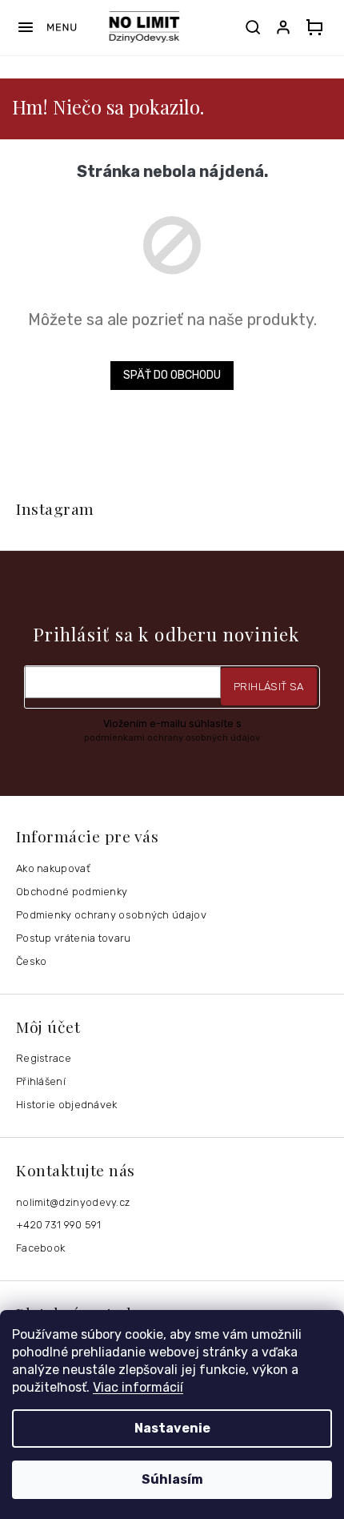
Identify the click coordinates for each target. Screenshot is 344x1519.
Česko (31, 961)
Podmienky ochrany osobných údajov (111, 915)
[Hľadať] (253, 27)
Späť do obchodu (172, 375)
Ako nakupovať (53, 868)
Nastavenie (172, 1428)
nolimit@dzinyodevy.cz (73, 1202)
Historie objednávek (67, 1105)
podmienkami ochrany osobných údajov (172, 737)
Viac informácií (138, 1387)
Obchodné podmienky (71, 892)
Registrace (43, 1058)
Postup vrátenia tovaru (73, 938)
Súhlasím (172, 1479)
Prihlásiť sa (269, 687)
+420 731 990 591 (59, 1225)
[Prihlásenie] (286, 27)
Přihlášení (41, 1081)
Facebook (40, 1248)
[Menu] (47, 27)
